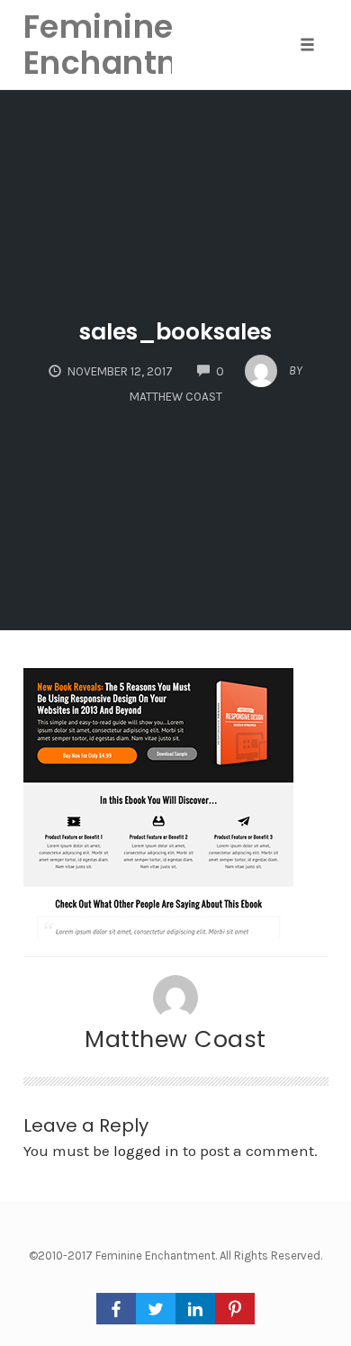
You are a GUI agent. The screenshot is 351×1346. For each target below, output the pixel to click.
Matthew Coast (175, 1039)
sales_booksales (175, 332)
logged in (146, 1151)
